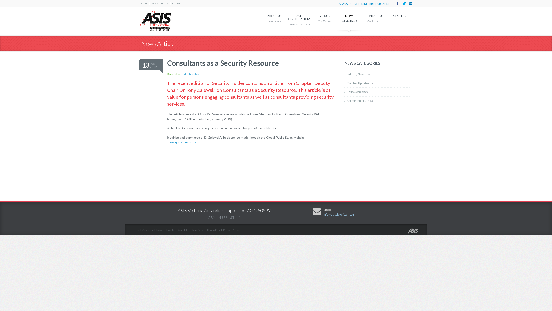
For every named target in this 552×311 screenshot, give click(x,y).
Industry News (191, 74)
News (349, 16)
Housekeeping (357, 92)
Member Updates (360, 83)
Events (170, 230)
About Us (274, 16)
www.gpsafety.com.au (183, 142)
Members (399, 16)
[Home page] (417, 232)
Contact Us (374, 16)
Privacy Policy (160, 3)
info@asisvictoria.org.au (339, 214)
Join (180, 230)
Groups (324, 16)
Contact (177, 3)
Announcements (360, 100)
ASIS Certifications (299, 17)
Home (144, 3)
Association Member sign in (365, 4)
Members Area (195, 230)
